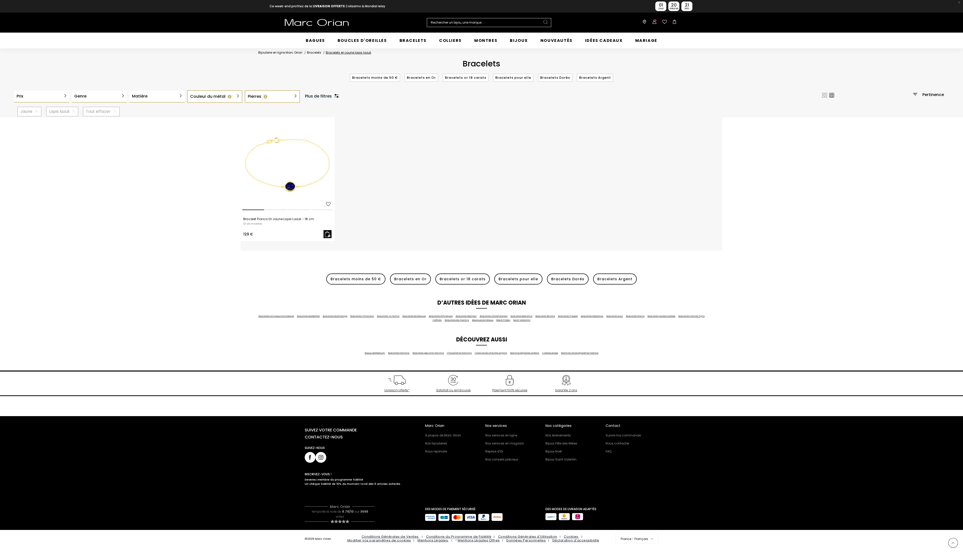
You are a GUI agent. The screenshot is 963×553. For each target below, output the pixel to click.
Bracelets (314, 52)
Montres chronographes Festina (579, 352)
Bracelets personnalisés (661, 316)
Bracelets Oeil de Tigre (691, 316)
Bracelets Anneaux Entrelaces (276, 316)
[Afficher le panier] (673, 23)
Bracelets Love (614, 316)
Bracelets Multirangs (335, 316)
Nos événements (558, 435)
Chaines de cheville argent (491, 352)
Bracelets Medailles (308, 316)
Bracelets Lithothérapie (494, 316)
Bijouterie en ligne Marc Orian (280, 52)
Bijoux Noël (553, 451)
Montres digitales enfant (524, 352)
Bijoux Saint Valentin (561, 459)
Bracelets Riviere (545, 316)
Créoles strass (550, 352)
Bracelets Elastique (592, 316)
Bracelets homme (399, 352)
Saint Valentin (521, 320)
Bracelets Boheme (521, 316)
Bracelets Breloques (414, 316)
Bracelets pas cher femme (428, 352)
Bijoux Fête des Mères (561, 443)
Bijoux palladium (375, 352)
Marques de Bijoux (482, 320)
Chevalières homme (459, 352)
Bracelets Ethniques (441, 316)
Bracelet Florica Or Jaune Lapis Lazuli (278, 219)
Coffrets (437, 320)
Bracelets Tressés (568, 316)
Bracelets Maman (466, 316)
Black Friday (503, 320)
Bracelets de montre (457, 320)
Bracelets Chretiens (362, 316)
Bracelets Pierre (635, 316)
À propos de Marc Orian (443, 435)
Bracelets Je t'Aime (388, 316)
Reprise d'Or (494, 451)
